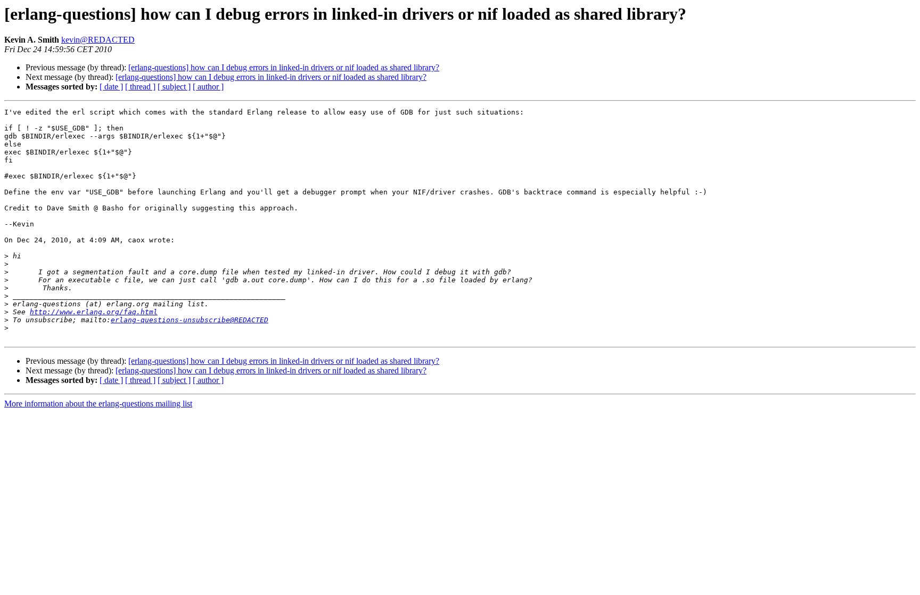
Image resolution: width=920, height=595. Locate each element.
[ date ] (111, 86)
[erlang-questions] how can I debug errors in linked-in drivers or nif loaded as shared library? (283, 67)
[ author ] (208, 86)
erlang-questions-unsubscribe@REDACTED (189, 320)
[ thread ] (140, 86)
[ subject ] (174, 86)
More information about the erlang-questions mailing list (98, 403)
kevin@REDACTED (98, 39)
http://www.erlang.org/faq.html (94, 312)
